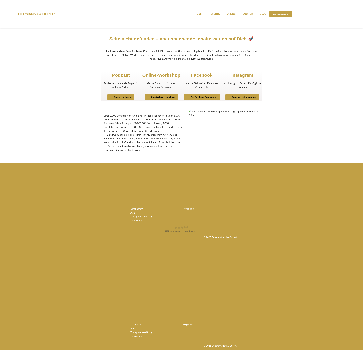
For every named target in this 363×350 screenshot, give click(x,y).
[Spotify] (205, 214)
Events (215, 14)
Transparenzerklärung (141, 216)
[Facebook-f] (184, 214)
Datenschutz (136, 209)
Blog (263, 14)
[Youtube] (200, 214)
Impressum (136, 220)
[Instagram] (189, 214)
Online (231, 14)
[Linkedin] (195, 214)
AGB (132, 213)
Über (200, 14)
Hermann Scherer (36, 14)
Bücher (248, 14)
